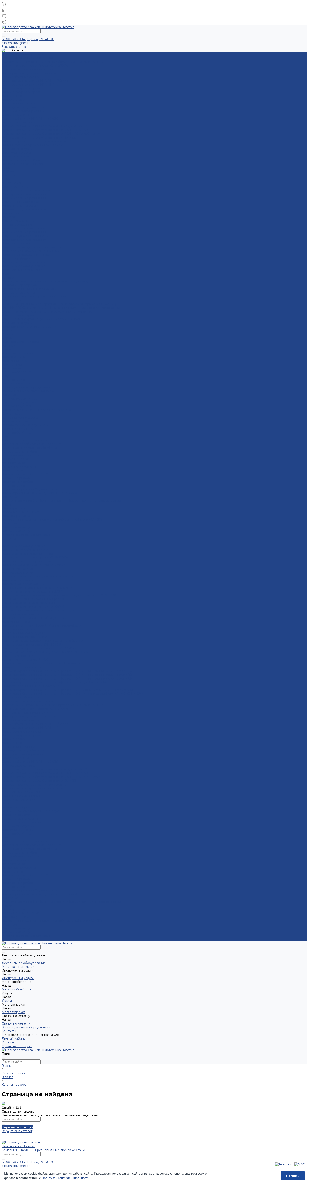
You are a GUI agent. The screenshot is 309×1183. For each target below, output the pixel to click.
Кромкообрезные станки (21, 77)
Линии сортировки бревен (22, 88)
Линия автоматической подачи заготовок (33, 565)
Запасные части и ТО (18, 429)
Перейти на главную (17, 1127)
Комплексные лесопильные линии (27, 69)
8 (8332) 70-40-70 (40, 39)
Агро (5, 274)
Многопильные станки (19, 103)
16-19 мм (8, 171)
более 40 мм (11, 183)
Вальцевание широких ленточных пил (30, 251)
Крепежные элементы (18, 292)
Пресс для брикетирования (23, 111)
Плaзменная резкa (16, 459)
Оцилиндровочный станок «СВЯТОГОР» (32, 644)
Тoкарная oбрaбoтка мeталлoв (25, 440)
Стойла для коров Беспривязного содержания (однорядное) (48, 281)
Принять (292, 1176)
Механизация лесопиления (22, 270)
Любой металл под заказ (21, 512)
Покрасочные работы (18, 482)
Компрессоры (12, 414)
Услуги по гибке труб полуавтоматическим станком (41, 319)
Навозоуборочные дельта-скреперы (29, 289)
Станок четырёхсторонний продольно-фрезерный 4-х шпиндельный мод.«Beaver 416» (67, 671)
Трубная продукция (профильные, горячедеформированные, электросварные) (61, 501)
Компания (9, 1150)
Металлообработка (16, 372)
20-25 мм (8, 175)
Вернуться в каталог (17, 1131)
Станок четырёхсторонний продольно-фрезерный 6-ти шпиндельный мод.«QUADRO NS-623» (72, 694)
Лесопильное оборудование (24, 266)
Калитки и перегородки (20, 285)
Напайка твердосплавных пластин (28, 209)
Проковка (9, 217)
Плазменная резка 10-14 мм (22, 164)
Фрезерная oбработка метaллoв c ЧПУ (31, 444)
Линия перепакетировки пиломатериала (33, 145)
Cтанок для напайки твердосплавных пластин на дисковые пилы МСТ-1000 (59, 595)
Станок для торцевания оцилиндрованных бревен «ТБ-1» (45, 652)
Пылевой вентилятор (18, 569)
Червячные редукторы (19, 402)
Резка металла (13, 470)
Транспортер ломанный (20, 815)
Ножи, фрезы (11, 368)
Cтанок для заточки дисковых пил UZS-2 (32, 591)
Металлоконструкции (18, 323)
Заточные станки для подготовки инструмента (37, 588)
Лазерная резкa (14, 463)
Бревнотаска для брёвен (21, 796)
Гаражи (7, 349)
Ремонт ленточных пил (19, 243)
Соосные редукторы (17, 406)
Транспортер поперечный (21, 818)
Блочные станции (15, 421)
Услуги (7, 376)
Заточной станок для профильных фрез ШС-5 (36, 599)
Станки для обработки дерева (25, 262)
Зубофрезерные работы (20, 451)
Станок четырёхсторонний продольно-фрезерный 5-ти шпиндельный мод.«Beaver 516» (67, 690)
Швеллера (10, 523)
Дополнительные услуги (20, 205)
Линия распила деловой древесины (29, 73)
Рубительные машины (18, 122)
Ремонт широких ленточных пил (26, 255)
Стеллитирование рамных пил (24, 198)
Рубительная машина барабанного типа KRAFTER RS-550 (45, 130)
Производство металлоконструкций (29, 327)
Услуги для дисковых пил (21, 202)
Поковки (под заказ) (17, 516)
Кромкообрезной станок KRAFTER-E (30, 84)
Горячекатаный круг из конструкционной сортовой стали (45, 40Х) (52, 520)
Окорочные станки (16, 115)
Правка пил (10, 213)
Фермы (7, 338)
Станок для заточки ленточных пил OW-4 (33, 607)
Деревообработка (16, 258)
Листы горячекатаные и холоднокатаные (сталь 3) (39, 493)
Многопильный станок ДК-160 (24, 637)
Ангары (7, 330)
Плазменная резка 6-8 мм (21, 160)
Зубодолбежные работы (20, 455)
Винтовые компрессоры (20, 417)
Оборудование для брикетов (24, 107)
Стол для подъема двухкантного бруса (31, 811)
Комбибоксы (11, 300)
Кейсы (26, 1150)
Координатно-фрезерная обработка (29, 448)
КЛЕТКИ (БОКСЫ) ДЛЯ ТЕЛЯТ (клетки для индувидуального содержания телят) (63, 308)
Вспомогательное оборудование (27, 561)
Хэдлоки (8, 277)
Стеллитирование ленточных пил (27, 190)
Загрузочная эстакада (18, 799)
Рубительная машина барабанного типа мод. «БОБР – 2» (45, 126)
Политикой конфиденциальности (65, 1178)
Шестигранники (14, 508)
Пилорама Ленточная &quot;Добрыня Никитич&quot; (42, 625)
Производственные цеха (20, 342)
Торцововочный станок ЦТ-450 (25, 659)
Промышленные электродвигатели (28, 391)
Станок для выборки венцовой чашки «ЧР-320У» (39, 648)
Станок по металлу (16, 383)
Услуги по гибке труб (18, 315)
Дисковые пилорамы (17, 580)
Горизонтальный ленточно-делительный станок (37, 576)
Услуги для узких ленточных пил (26, 236)
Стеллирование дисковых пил (24, 194)
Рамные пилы (12, 364)
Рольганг (8, 803)
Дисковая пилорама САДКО (23, 584)
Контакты (9, 939)
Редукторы (10, 395)
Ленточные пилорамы (18, 622)
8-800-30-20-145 (14, 39)
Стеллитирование (15, 187)
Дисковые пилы (13, 357)
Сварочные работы (16, 478)
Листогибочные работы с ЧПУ (25, 474)
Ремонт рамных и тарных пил (24, 228)
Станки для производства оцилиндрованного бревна (42, 641)
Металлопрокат (13, 380)
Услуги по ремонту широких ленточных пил (34, 247)
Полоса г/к (10, 497)
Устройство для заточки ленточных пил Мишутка (39, 610)
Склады (7, 334)
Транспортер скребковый (21, 822)
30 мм (6, 179)
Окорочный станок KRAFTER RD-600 (30, 118)
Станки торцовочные (17, 656)
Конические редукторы (20, 398)
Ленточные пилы (14, 361)
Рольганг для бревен (18, 807)
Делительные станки (17, 572)
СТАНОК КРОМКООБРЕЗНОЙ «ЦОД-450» (34, 618)
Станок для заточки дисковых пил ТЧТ (31, 603)
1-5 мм (6, 168)
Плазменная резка (16, 156)
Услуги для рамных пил (19, 221)
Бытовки (8, 345)
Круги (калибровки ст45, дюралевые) (30, 489)
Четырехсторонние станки (22, 667)
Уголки (7, 504)
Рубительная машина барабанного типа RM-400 (39, 137)
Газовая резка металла (19, 467)
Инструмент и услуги (18, 353)
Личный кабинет (14, 1038)
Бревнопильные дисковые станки (27, 58)
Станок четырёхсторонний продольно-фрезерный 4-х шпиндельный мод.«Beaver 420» (67, 675)
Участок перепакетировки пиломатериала (34, 141)
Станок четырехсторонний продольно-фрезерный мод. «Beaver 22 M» (55, 682)
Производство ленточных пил (24, 240)
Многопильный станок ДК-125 (24, 633)
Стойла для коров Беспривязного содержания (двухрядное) (48, 311)
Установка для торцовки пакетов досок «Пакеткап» (41, 663)
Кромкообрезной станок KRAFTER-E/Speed (35, 81)
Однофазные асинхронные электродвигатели (36, 410)
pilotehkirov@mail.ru (17, 43)
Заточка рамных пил (17, 224)
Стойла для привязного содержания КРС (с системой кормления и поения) (59, 304)
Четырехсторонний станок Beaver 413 (30, 686)
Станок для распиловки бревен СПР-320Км (35, 65)
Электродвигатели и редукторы (26, 387)
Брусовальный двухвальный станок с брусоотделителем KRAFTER (52, 62)
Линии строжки (13, 96)
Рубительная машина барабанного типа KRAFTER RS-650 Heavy (51, 134)
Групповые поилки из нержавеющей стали (34, 296)
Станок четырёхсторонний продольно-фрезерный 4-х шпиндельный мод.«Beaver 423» (67, 678)
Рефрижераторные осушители (25, 425)
